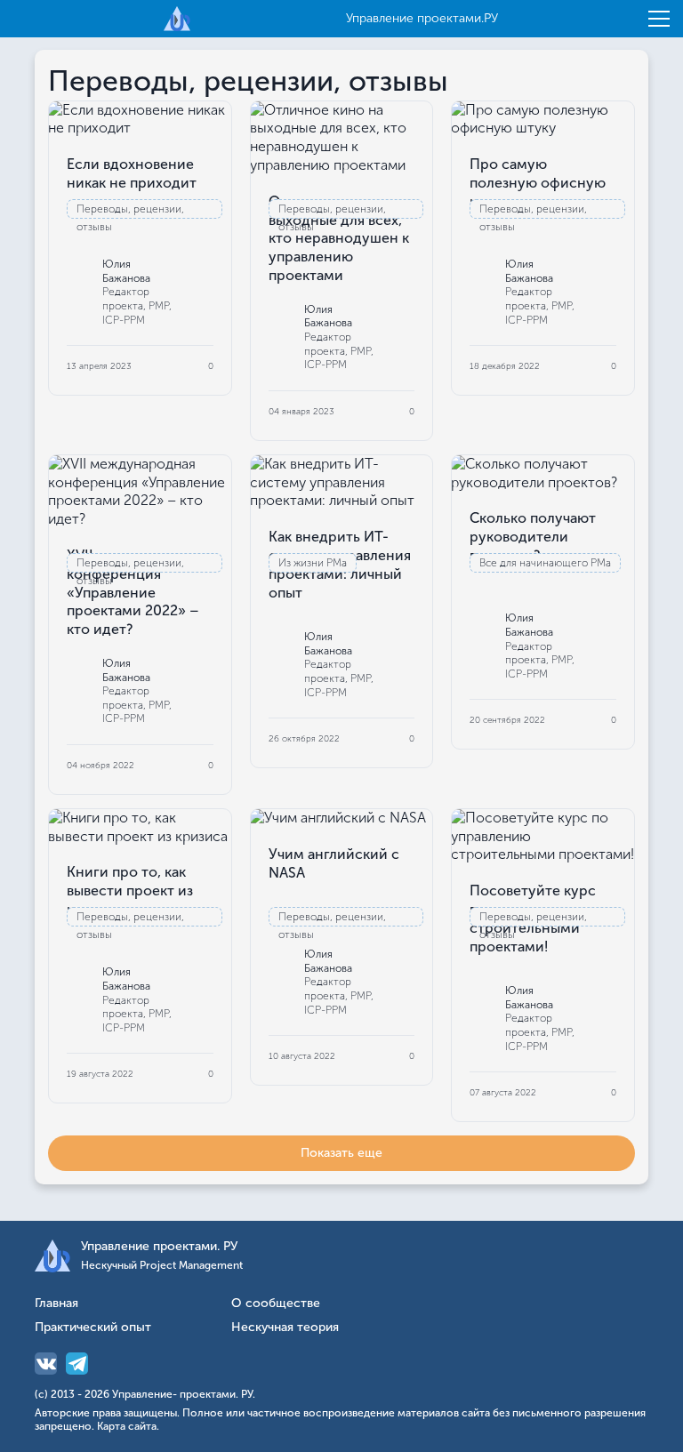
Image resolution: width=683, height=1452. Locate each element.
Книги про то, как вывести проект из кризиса (130, 890)
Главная (56, 1304)
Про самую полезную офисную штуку (538, 183)
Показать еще (341, 1152)
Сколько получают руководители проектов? (533, 536)
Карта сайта (127, 1426)
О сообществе (275, 1304)
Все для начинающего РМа (545, 563)
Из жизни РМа (312, 563)
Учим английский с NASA (334, 863)
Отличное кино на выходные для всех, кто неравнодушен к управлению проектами (339, 238)
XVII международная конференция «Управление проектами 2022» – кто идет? (138, 592)
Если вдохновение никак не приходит (132, 173)
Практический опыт (93, 1328)
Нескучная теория (285, 1328)
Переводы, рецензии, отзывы (130, 211)
